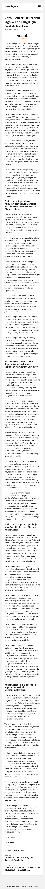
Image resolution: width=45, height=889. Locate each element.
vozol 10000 (9, 837)
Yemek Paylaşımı (11, 6)
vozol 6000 (9, 842)
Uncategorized (19, 850)
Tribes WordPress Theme (16, 887)
